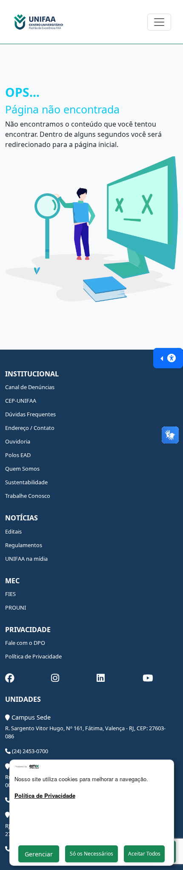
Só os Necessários (91, 853)
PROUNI (15, 607)
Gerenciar (39, 854)
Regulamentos (23, 545)
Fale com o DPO (25, 643)
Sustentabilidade (26, 482)
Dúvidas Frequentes (30, 414)
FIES (10, 594)
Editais (13, 531)
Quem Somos (22, 468)
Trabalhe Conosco (27, 496)
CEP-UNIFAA (20, 400)
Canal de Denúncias (29, 387)
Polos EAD (18, 455)
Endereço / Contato (29, 428)
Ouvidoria (17, 441)
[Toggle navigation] (159, 22)
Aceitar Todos (144, 853)
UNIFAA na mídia (26, 558)
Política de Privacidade (33, 656)
